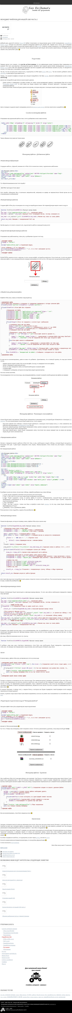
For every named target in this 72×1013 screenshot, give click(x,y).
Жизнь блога (5, 955)
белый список (40, 995)
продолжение (15, 842)
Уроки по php (6, 958)
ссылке (39, 46)
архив (46, 76)
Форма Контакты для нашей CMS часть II (14, 907)
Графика (4, 962)
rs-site (4, 997)
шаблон (34, 995)
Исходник (4, 848)
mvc (1, 997)
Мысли (4, 964)
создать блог (26, 997)
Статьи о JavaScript (7, 960)
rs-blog (63, 995)
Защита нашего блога (8, 889)
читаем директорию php (8, 856)
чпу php (2, 995)
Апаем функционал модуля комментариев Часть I (16, 871)
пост (1, 695)
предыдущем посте (38, 107)
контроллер (61, 997)
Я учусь (4, 951)
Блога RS (22, 43)
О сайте (27, 1006)
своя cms (40, 997)
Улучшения (5, 37)
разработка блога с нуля (8, 855)
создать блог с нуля (14, 997)
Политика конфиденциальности (8, 1006)
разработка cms (51, 995)
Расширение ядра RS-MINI (10, 933)
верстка (68, 995)
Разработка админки (9, 945)
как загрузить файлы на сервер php (11, 853)
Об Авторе (36, 3)
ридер (44, 72)
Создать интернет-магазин (9, 929)
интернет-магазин (10, 995)
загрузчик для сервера (8, 851)
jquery (17, 995)
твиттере (3, 73)
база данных (23, 995)
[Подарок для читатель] (36, 977)
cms (46, 995)
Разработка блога (8, 943)
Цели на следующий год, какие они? (12, 880)
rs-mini (29, 995)
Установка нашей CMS (10, 84)
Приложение (6, 935)
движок (58, 995)
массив (47, 504)
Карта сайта (21, 1006)
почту (50, 72)
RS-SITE (13, 1010)
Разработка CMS (6, 937)
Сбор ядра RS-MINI (8, 931)
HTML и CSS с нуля (8, 939)
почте (47, 837)
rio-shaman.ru (52, 1004)
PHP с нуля (6, 941)
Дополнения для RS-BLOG (9, 953)
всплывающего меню (24, 425)
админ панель (34, 997)
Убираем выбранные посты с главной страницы (15, 916)
